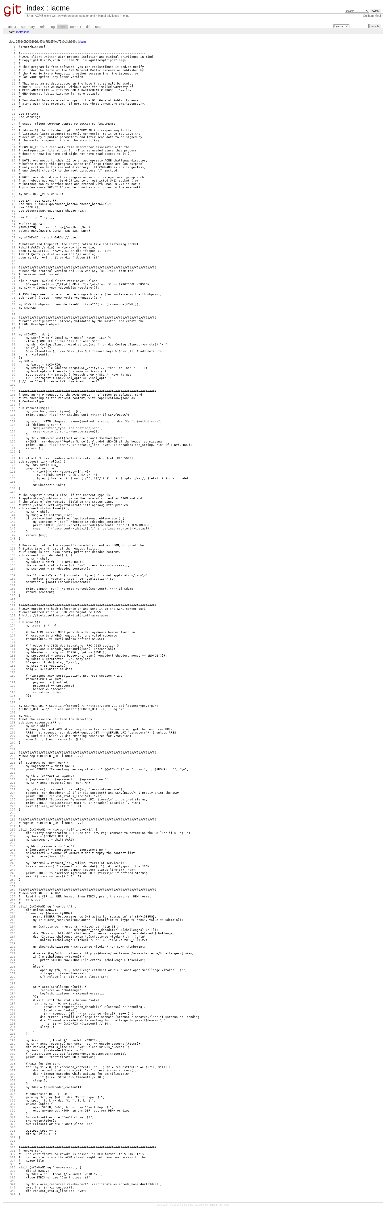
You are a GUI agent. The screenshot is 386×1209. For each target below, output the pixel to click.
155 (12, 562)
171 (12, 615)
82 (13, 317)
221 (12, 782)
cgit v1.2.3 (177, 1205)
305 (12, 1063)
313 (12, 1090)
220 (12, 779)
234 (12, 826)
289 (12, 1010)
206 (12, 732)
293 (12, 1023)
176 (12, 632)
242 (12, 853)
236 (12, 833)
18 (13, 103)
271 (12, 950)
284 (12, 993)
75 (13, 294)
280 (12, 980)
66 (13, 264)
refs (43, 27)
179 (12, 642)
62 (13, 250)
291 (12, 1017)
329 (12, 1144)
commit (75, 27)
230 (12, 812)
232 (12, 819)
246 (12, 866)
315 (12, 1097)
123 (12, 455)
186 (12, 665)
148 (12, 538)
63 (13, 254)
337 (12, 1170)
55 (13, 227)
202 (12, 719)
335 (12, 1164)
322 (12, 1120)
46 (13, 197)
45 (13, 194)
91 (13, 347)
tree (62, 27)
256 (12, 899)
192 (12, 685)
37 (13, 167)
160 (12, 578)
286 (12, 1000)
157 (12, 568)
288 (12, 1007)
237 (12, 836)
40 (13, 177)
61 (13, 247)
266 (12, 933)
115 (12, 428)
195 (12, 695)
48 (13, 204)
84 (13, 324)
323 (12, 1124)
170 (12, 612)
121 (12, 448)
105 (12, 394)
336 (12, 1167)
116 (12, 431)
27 (13, 133)
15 (13, 93)
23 (13, 120)
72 (13, 284)
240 (12, 846)
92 (13, 351)
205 (12, 729)
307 (12, 1070)
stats (98, 27)
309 (12, 1077)
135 (12, 495)
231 (12, 816)
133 (12, 488)
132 (12, 485)
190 (12, 679)
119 (12, 441)
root (18, 32)
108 (12, 404)
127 (12, 468)
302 (12, 1053)
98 (13, 371)
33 (13, 153)
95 (13, 361)
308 (12, 1073)
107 (12, 401)
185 (12, 662)
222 (12, 786)
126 (12, 465)
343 (12, 1190)
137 (12, 501)
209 (12, 742)
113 (12, 421)
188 (12, 672)
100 (12, 378)
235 (12, 829)
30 (13, 143)
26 (13, 130)
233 (12, 823)
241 (12, 849)
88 (13, 337)
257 (12, 903)
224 (12, 792)
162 (12, 585)
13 (13, 87)
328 (12, 1140)
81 (13, 314)
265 (12, 930)
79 (13, 307)
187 (12, 669)
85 (13, 327)
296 (12, 1033)
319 (12, 1110)
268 (12, 940)
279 (12, 976)
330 (12, 1147)
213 (12, 756)
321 (12, 1117)
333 (12, 1157)
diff (88, 27)
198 (12, 705)
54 (13, 224)
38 (13, 170)
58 (13, 237)
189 (12, 675)
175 (12, 628)
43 (13, 187)
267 (12, 936)
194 (12, 692)
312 (12, 1087)
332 (12, 1154)
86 (13, 331)
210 (12, 746)
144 (12, 525)
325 (12, 1130)
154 (12, 558)
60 (13, 244)
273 (12, 956)
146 (12, 531)
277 (12, 970)
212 (12, 752)
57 (13, 234)
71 (13, 281)
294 (12, 1027)
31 (13, 147)
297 (12, 1037)
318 (12, 1107)
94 (13, 358)
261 (12, 916)
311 (12, 1083)
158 (12, 572)
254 (12, 893)
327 (12, 1137)
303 (12, 1057)
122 (12, 451)
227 (12, 802)
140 (12, 511)
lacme (60, 8)
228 (12, 806)
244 (12, 859)
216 (12, 766)
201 (12, 715)
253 (12, 889)
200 (12, 712)
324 (12, 1127)
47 (13, 200)
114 (12, 424)
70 (13, 277)
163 (12, 588)
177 (12, 635)
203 (12, 722)
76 (13, 297)
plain (82, 41)
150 (12, 545)
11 (13, 80)
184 (12, 659)
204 (12, 725)
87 (13, 334)
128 (12, 471)
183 (12, 655)
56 (13, 230)
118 (12, 438)
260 (12, 913)
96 (13, 364)
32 (13, 150)
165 (12, 595)
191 (12, 682)
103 (12, 388)
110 (12, 411)
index (35, 8)
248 (12, 873)
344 (12, 1194)
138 (12, 505)
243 (12, 856)
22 (13, 117)
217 (12, 769)
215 (12, 762)
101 (12, 381)
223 (12, 789)
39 (13, 174)
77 (13, 301)
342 (12, 1187)
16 (13, 97)
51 (13, 214)
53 (13, 220)
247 (12, 869)
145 (12, 528)
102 (12, 384)
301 (12, 1050)
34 (13, 157)
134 (12, 491)
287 (12, 1003)
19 (13, 107)
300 (12, 1047)
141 (12, 515)
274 (12, 960)
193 (12, 689)
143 (12, 521)
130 (12, 478)
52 (13, 217)
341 (12, 1184)
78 (13, 304)
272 (12, 953)
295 (12, 1030)
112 (12, 418)
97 (13, 368)
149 (12, 542)
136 (12, 498)
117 (12, 434)
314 (12, 1093)
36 (13, 163)
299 (12, 1043)
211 (12, 749)
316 (12, 1100)
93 (13, 354)
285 (12, 996)
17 (13, 100)
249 (12, 876)
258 (12, 906)
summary (28, 27)
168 (12, 605)
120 (12, 444)
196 (12, 699)
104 (12, 391)
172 (12, 618)
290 (12, 1013)
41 (13, 180)
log (52, 27)
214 (12, 759)
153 (12, 555)
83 (13, 321)
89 (13, 341)
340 (12, 1180)
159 (12, 575)
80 (13, 311)
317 (12, 1104)
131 (12, 481)
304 (12, 1060)
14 (13, 90)
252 (12, 886)
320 (12, 1114)
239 (12, 843)
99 (13, 374)
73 (13, 287)
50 (13, 210)
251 (12, 883)
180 (12, 645)
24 (13, 123)
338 (12, 1174)
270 (12, 946)
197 (12, 702)
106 (12, 398)
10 (13, 77)
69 (13, 274)
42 (13, 184)
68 (13, 271)
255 (12, 896)
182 (12, 652)
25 (13, 127)
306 (12, 1067)
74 (13, 291)
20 (13, 110)
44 (13, 190)
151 (12, 548)
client (25, 32)
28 (13, 137)
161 (12, 582)
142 (12, 518)
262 (12, 920)
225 (12, 796)
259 (12, 909)
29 (13, 140)
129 (12, 475)
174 (12, 625)
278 (12, 973)
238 (12, 839)
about (12, 27)
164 (12, 592)
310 (12, 1080)
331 (12, 1150)
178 (12, 639)
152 (12, 552)
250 (12, 879)
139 (12, 508)
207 (12, 736)
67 (13, 267)
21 (13, 113)
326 (12, 1134)
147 (12, 535)
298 (12, 1040)
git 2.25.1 (190, 1205)
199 (12, 709)
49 (13, 207)
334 (12, 1160)
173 (12, 622)
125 (12, 461)
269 (12, 943)
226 (12, 799)
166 (12, 598)
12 (13, 83)
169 (12, 608)
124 (12, 458)
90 (13, 344)
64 (13, 257)
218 (12, 772)
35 (13, 160)
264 (12, 926)
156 (12, 565)
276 (12, 966)
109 (12, 408)
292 (12, 1020)
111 (12, 414)
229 (12, 809)
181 (12, 649)
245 (12, 863)
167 (12, 602)
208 (12, 739)
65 (13, 260)
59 (13, 240)
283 (12, 990)
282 (12, 986)
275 (12, 963)
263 (12, 923)
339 (12, 1177)
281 (12, 983)
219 (12, 776)
